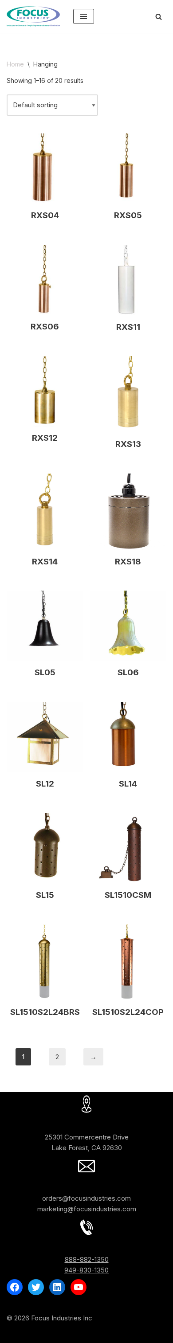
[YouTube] (78, 1287)
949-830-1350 (86, 1270)
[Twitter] (36, 1287)
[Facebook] (15, 1287)
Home (15, 64)
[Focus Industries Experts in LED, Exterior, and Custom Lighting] (33, 16)
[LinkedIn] (57, 1287)
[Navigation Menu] (83, 16)
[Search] (158, 16)
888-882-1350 (87, 1259)
